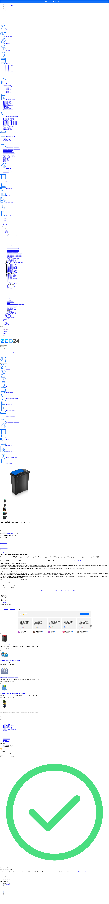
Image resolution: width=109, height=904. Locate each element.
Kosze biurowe (5, 90)
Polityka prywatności (6, 739)
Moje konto (5, 220)
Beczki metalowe (6, 159)
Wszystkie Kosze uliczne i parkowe (13, 283)
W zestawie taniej (6, 72)
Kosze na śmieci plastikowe (8, 89)
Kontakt (4, 218)
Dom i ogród (8, 168)
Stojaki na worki (6, 125)
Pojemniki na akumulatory (7, 151)
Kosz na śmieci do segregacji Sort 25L (10, 352)
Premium (6, 233)
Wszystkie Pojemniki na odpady (13, 248)
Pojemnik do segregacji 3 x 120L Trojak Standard (10, 660)
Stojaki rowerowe (9, 202)
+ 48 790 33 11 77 (10, 7)
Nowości (8, 50)
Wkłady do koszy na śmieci (8, 109)
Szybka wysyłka (9, 36)
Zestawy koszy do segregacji (8, 120)
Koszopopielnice (6, 107)
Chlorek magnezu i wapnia (7, 140)
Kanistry (4, 161)
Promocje (8, 29)
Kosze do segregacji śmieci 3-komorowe (10, 122)
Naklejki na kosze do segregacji (8, 126)
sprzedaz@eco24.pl (9, 5)
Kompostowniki (6, 172)
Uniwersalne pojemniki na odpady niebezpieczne (11, 149)
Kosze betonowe (6, 104)
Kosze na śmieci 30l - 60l (7, 86)
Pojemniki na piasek (6, 138)
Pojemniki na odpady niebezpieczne (12, 147)
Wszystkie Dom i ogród (11, 309)
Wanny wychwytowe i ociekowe (9, 156)
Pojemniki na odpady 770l (7, 66)
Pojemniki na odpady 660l (7, 67)
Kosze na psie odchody (7, 108)
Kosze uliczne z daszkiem (7, 103)
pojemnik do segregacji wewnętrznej (9, 717)
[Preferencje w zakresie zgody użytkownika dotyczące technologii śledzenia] (107, 902)
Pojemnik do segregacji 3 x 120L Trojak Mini (9, 677)
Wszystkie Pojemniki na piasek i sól (13, 288)
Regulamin (5, 740)
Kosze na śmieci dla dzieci (7, 129)
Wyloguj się (5, 224)
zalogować (6, 609)
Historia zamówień (6, 221)
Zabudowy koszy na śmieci (8, 170)
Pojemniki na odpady (10, 63)
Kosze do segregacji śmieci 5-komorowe (10, 124)
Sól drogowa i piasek (6, 139)
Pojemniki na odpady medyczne (8, 154)
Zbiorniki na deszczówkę (7, 171)
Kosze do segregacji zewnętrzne (8, 119)
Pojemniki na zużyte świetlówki (8, 152)
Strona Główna (5, 329)
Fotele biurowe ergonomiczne (10, 317)
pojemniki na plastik (19, 717)
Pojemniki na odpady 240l (7, 69)
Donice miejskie (9, 195)
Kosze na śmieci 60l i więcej (8, 87)
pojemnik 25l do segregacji (28, 717)
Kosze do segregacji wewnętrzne (9, 118)
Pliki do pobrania (6, 223)
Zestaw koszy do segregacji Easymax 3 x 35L (9, 709)
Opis (3, 552)
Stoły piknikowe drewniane (8, 181)
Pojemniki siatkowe (6, 75)
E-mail (1, 755)
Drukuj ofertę (15, 533)
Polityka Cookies (6, 741)
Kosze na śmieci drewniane (8, 105)
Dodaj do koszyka (4, 533)
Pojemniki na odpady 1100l (8, 65)
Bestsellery (8, 43)
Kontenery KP (5, 76)
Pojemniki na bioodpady (7, 128)
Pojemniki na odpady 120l (7, 70)
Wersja (1, 530)
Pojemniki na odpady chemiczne (8, 155)
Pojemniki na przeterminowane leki (9, 153)
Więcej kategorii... (4, 363)
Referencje (5, 18)
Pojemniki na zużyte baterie (8, 150)
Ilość (1, 531)
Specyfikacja (5, 591)
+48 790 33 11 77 (3, 543)
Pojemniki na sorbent (6, 157)
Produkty (4, 17)
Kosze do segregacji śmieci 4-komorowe (10, 123)
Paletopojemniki (6, 158)
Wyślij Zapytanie (6, 23)
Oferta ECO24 (5, 737)
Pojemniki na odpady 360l (7, 68)
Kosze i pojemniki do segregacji (12, 116)
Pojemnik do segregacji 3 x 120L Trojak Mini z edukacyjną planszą (13, 693)
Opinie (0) (4, 602)
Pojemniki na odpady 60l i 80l (8, 71)
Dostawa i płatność (6, 738)
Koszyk (4, 333)
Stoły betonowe (5, 180)
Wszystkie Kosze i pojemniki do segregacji (15, 262)
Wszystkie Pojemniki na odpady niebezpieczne (15, 304)
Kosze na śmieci (9, 83)
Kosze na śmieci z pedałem (7, 92)
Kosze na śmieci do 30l (7, 85)
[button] (18, 626)
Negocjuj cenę (10, 533)
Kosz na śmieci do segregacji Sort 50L (7, 644)
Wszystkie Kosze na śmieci (12, 272)
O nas (4, 20)
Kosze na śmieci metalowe (7, 88)
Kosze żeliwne (5, 106)
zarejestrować (12, 609)
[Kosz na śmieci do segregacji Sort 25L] (20, 498)
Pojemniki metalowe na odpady (8, 73)
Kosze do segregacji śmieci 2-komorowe (10, 121)
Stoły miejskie (8, 178)
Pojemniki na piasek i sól (10, 136)
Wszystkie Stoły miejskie (11, 313)
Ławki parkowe (9, 188)
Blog (3, 19)
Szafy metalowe (9, 215)
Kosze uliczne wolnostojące (8, 102)
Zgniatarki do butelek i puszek (8, 127)
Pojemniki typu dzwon (7, 74)
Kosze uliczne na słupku (7, 101)
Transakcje (5, 222)
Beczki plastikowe (6, 160)
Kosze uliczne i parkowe (10, 99)
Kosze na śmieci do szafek (7, 91)
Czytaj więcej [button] (22, 624)
